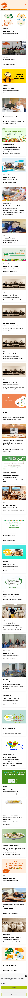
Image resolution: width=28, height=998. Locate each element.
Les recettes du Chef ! (11, 354)
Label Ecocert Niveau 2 (11, 594)
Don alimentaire (9, 728)
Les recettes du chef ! (11, 295)
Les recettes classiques (8, 440)
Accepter (14, 987)
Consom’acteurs (9, 60)
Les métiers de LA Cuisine (8, 904)
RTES (5, 413)
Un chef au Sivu (9, 623)
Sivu (9, 174)
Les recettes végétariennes (8, 144)
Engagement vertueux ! (11, 475)
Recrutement (5, 85)
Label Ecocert (8, 789)
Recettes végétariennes (11, 147)
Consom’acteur (9, 653)
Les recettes (5, 815)
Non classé (5, 28)
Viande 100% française (11, 698)
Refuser (14, 991)
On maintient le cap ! (10, 966)
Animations (5, 174)
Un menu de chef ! (10, 505)
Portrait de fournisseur (7, 754)
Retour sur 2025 (9, 878)
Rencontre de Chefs (10, 117)
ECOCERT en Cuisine (10, 266)
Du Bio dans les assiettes (12, 206)
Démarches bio (6, 203)
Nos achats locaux (10, 757)
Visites (4, 114)
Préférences (14, 994)
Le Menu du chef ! (9, 323)
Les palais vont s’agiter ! (12, 937)
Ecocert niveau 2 (9, 536)
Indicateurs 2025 (9, 31)
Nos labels (5, 263)
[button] (26, 976)
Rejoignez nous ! (9, 88)
